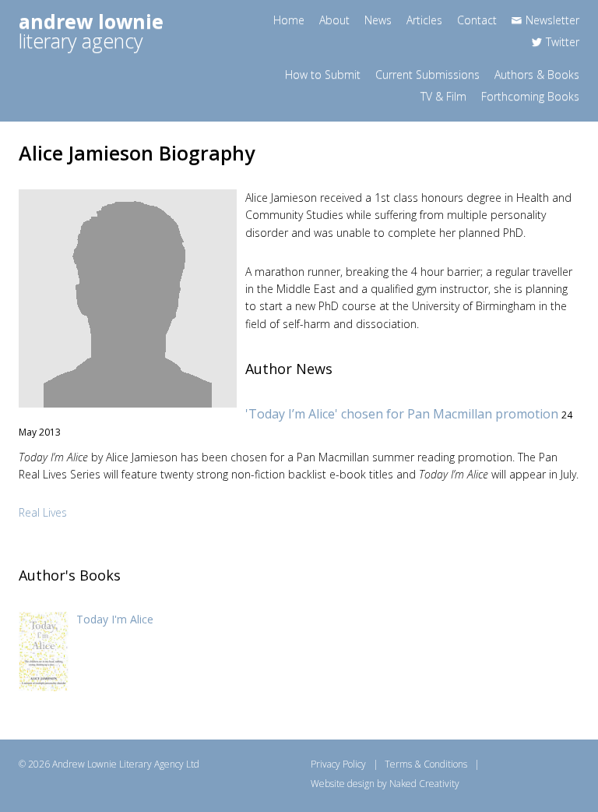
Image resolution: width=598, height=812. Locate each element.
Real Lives (43, 512)
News (378, 19)
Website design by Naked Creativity (385, 783)
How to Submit (323, 74)
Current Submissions (427, 74)
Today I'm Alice (114, 619)
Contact (477, 19)
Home (288, 19)
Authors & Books (536, 74)
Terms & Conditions (426, 764)
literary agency (91, 31)
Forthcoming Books (530, 96)
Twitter (562, 41)
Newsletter (552, 19)
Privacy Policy (338, 764)
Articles (424, 19)
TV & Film (443, 96)
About (334, 19)
